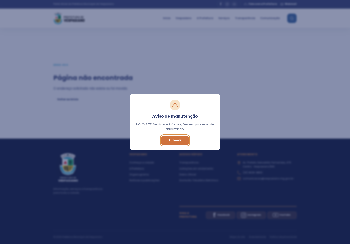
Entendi (175, 140)
